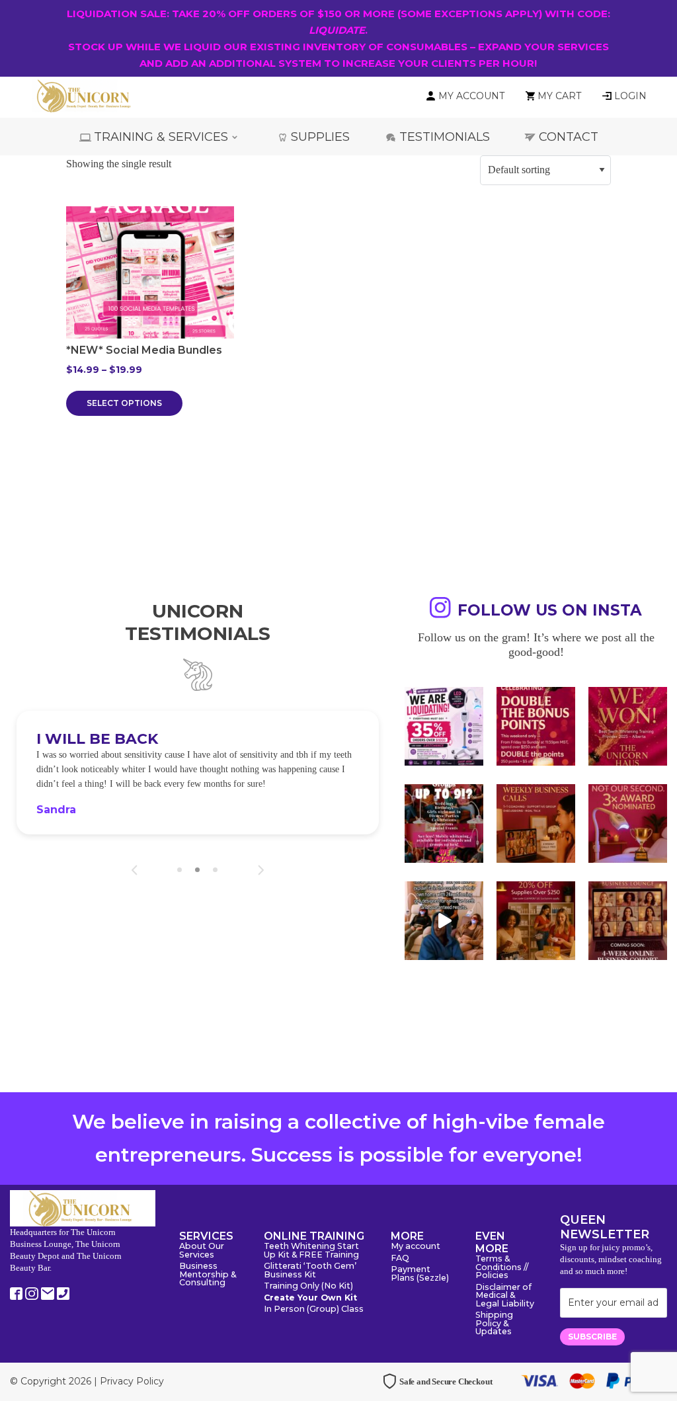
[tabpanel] (198, 772)
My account (415, 1246)
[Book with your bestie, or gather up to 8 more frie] (444, 920)
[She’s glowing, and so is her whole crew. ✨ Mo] (444, 823)
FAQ (400, 1258)
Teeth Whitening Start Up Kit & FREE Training (311, 1251)
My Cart (559, 96)
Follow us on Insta (550, 610)
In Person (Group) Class (314, 1309)
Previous (135, 870)
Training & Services (161, 137)
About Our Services (201, 1251)
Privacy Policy (132, 1381)
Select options (124, 403)
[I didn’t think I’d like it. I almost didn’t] (627, 920)
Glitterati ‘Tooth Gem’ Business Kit (310, 1270)
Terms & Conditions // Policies (501, 1267)
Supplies (320, 137)
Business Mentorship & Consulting (207, 1274)
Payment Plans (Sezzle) (420, 1274)
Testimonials (444, 137)
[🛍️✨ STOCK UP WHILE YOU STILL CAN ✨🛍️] (536, 920)
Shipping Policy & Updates (494, 1323)
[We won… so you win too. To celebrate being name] (536, 726)
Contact (568, 137)
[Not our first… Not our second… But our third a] (627, 823)
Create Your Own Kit (310, 1298)
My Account (471, 96)
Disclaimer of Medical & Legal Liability (504, 1295)
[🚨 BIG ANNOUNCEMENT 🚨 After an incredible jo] (444, 726)
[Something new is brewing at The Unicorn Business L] (536, 823)
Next (261, 870)
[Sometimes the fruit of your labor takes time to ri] (627, 726)
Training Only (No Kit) (308, 1286)
